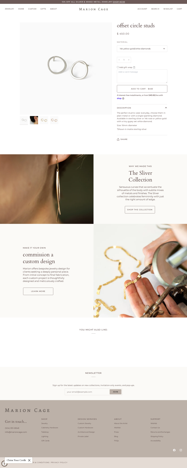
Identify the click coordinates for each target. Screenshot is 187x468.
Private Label (83, 436)
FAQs (116, 441)
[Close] (29, 460)
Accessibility (156, 441)
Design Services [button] (87, 419)
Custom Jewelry (84, 423)
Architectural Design (86, 432)
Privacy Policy (59, 462)
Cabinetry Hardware (49, 428)
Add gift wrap (126, 67)
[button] (10, 9)
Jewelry (44, 423)
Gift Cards (45, 441)
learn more (38, 291)
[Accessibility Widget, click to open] (4, 463)
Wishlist (117, 428)
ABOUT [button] (118, 419)
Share (124, 139)
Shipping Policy (157, 436)
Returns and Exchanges (160, 432)
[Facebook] (174, 450)
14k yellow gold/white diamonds (135, 48)
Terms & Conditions (38, 462)
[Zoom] (24, 109)
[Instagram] (181, 450)
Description (124, 108)
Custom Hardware (85, 428)
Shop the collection (140, 209)
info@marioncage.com (16, 432)
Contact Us (155, 428)
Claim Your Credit (16, 460)
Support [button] (155, 419)
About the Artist (120, 423)
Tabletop (45, 432)
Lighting (44, 436)
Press (116, 432)
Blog (116, 436)
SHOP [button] (44, 419)
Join (115, 392)
